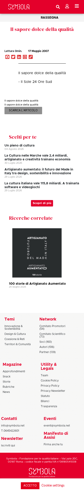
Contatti (9, 419)
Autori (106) (46, 347)
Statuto (45, 396)
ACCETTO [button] (30, 485)
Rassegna (49, 17)
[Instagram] (25, 57)
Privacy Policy (50, 385)
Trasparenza (49, 406)
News (6, 392)
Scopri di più (42, 203)
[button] (63, 56)
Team (44, 375)
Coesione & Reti (14, 339)
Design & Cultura (15, 334)
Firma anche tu (53, 444)
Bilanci (45, 401)
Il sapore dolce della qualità (42, 29)
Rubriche (8, 386)
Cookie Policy (50, 380)
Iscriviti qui (8, 445)
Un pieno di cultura (19, 145)
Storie (6, 381)
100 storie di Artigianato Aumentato (37, 283)
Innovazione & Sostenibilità (13, 327)
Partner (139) (47, 352)
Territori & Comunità (17, 344)
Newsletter (12, 439)
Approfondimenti (14, 371)
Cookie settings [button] (53, 485)
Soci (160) (45, 341)
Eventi (50, 419)
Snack (7, 376)
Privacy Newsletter (53, 391)
